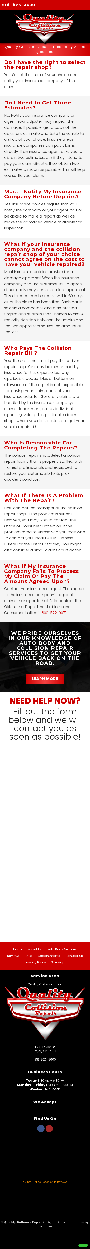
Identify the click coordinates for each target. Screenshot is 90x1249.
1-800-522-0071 (52, 612)
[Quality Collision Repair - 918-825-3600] (83, 1245)
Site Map (57, 962)
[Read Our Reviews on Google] (45, 1148)
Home (18, 949)
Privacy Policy (36, 962)
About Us (35, 949)
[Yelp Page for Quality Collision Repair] (49, 1130)
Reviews (13, 956)
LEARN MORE (45, 678)
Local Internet (45, 1226)
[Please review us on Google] (45, 1199)
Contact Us (74, 956)
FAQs (29, 956)
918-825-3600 (18, 5)
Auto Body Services (62, 949)
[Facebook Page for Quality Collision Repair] (41, 1130)
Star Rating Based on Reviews (45, 1182)
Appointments (49, 956)
